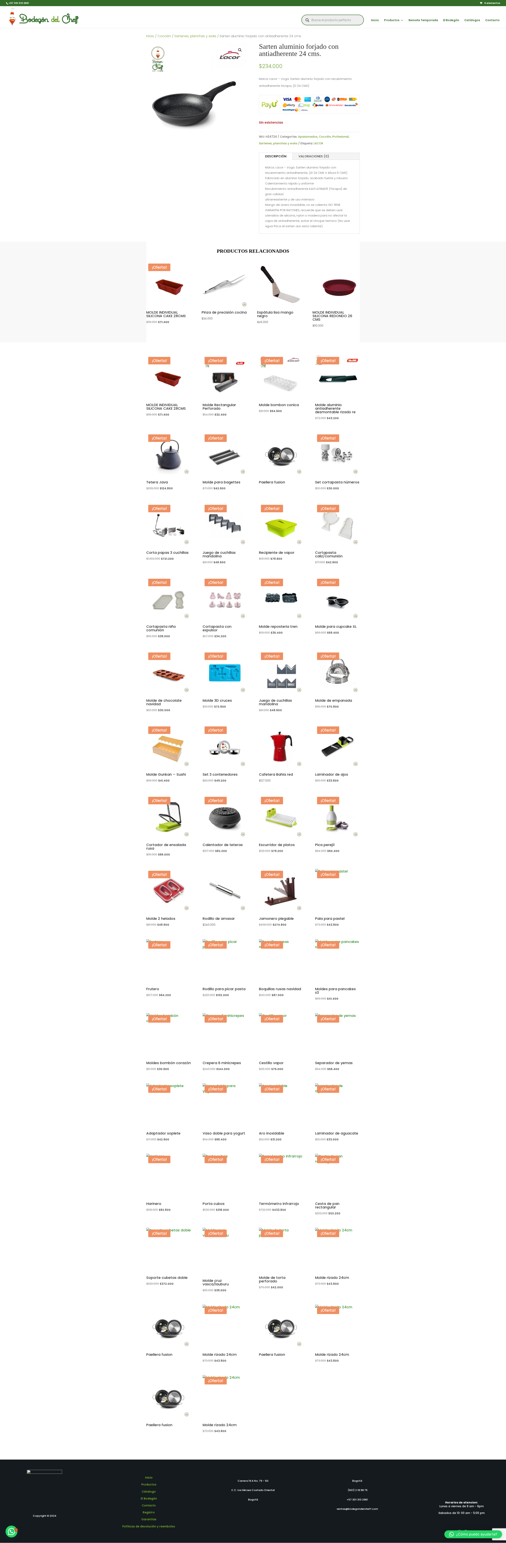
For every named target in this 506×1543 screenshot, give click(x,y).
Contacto (492, 20)
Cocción (164, 36)
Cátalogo (149, 1492)
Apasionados (307, 137)
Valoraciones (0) (313, 156)
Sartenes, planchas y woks (195, 36)
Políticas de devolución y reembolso (148, 1526)
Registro (149, 1512)
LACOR (318, 143)
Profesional (340, 137)
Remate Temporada (423, 20)
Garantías (148, 1519)
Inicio (375, 20)
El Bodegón (451, 20)
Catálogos (472, 20)
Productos (391, 20)
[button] (240, 50)
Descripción (275, 156)
